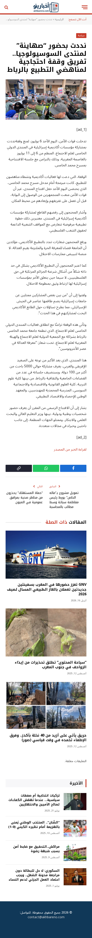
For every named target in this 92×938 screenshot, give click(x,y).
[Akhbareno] (46, 7)
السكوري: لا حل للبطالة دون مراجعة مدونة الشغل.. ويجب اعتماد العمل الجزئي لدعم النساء (34, 875)
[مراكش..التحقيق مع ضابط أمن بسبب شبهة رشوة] (75, 852)
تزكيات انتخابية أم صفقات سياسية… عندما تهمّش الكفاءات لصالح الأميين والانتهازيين (34, 800)
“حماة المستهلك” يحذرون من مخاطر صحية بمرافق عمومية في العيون (24, 497)
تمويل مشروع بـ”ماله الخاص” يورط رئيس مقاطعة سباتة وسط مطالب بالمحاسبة (64, 500)
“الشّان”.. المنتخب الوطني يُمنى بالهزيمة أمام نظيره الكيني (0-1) (34, 824)
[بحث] (6, 7)
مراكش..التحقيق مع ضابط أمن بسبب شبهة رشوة (36, 849)
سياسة (81, 35)
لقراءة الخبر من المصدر (70, 449)
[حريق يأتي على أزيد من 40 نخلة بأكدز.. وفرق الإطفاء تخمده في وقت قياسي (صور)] (46, 705)
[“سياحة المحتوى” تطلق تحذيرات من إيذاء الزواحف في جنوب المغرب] (46, 632)
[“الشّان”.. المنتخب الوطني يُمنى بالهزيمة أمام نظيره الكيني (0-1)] (75, 828)
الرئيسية (59, 19)
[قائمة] (85, 7)
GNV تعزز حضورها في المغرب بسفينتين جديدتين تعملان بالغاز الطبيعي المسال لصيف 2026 (46, 589)
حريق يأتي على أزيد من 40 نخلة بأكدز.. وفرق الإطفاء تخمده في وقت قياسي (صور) (48, 738)
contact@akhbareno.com (46, 917)
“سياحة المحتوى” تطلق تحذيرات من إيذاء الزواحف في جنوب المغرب (50, 665)
